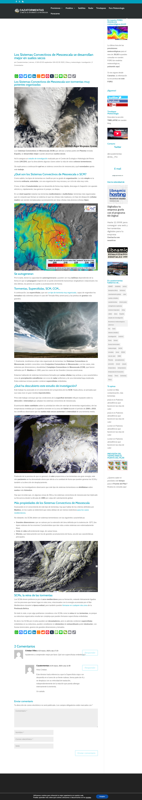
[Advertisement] (56, 35)
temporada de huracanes (115, 372)
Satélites (81, 8)
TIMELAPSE (112, 120)
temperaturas (122, 368)
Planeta (110, 360)
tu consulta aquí (120, 487)
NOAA (123, 352)
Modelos (69, 8)
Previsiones (55, 8)
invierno (120, 336)
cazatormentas (112, 302)
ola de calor (111, 356)
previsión (111, 364)
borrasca (122, 290)
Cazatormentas (22, 62)
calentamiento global (114, 294)
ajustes (88, 798)
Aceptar (102, 796)
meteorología (112, 348)
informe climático (113, 332)
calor (124, 294)
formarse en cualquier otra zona (75, 605)
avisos (125, 286)
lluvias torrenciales (114, 344)
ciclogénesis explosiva (115, 306)
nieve (117, 352)
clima (123, 310)
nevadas (110, 352)
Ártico (110, 379)
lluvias (116, 340)
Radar (90, 8)
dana (115, 314)
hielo (113, 329)
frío (109, 329)
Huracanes (55, 14)
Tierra (116, 376)
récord (118, 364)
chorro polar (123, 302)
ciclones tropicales (113, 310)
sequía (124, 364)
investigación (112, 336)
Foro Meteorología (116, 8)
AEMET (110, 286)
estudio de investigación (37, 159)
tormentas (123, 376)
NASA (120, 348)
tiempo (110, 376)
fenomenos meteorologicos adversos (116, 323)
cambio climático (113, 298)
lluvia (109, 340)
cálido (110, 314)
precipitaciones (119, 360)
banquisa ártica (113, 290)
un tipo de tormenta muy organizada (62, 293)
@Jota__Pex (112, 157)
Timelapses (101, 8)
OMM (119, 356)
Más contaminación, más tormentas (115, 393)
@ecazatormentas (114, 154)
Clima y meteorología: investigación (78, 62)
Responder (90, 652)
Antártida (117, 286)
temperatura (112, 368)
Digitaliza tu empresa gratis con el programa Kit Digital (116, 211)
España (121, 314)
